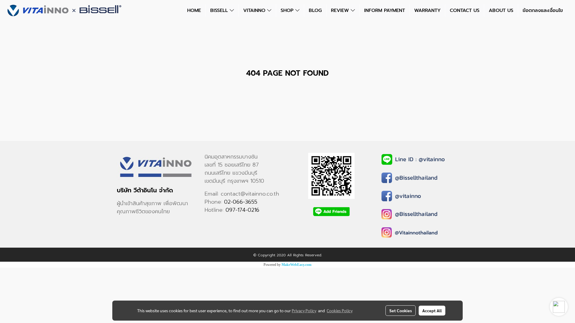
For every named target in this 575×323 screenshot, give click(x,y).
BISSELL (220, 10)
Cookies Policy (339, 310)
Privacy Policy (304, 310)
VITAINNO (255, 10)
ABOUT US (501, 10)
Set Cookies (400, 310)
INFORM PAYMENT (384, 10)
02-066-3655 (240, 202)
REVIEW (341, 10)
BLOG (315, 10)
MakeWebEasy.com (296, 265)
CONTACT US (464, 10)
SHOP (288, 10)
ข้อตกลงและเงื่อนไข (543, 10)
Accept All (432, 310)
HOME (194, 10)
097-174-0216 (242, 210)
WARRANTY (427, 10)
